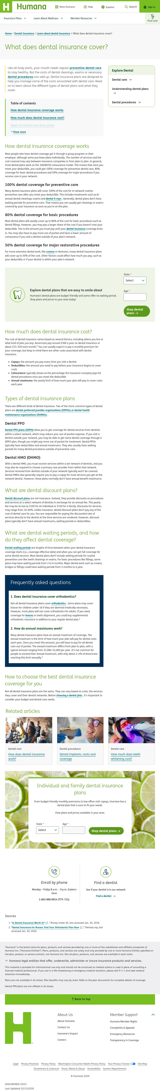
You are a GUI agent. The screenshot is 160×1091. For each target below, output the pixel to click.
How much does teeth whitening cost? (125, 756)
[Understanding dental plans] (132, 93)
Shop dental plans (135, 311)
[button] (105, 879)
